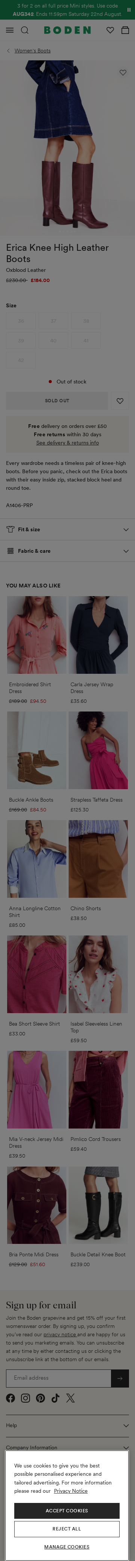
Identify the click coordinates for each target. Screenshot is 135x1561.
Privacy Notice (71, 1491)
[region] (67, 1505)
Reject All (66, 1529)
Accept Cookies (67, 1510)
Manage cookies (66, 1547)
